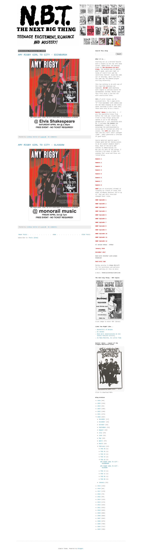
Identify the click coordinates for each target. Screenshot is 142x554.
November (102, 422)
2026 (99, 400)
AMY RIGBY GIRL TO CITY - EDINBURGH (42, 54)
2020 (99, 417)
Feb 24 (103, 454)
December (102, 419)
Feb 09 (103, 476)
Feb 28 (103, 449)
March (101, 443)
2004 (99, 526)
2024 (99, 406)
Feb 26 (103, 451)
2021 (99, 414)
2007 (99, 518)
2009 (99, 513)
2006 (99, 521)
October (102, 425)
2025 (99, 403)
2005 (99, 524)
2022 (99, 411)
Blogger (80, 548)
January (102, 482)
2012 (99, 505)
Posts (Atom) (33, 238)
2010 (99, 510)
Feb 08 (103, 479)
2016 (99, 494)
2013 (99, 502)
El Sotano (100, 332)
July (101, 433)
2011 (99, 507)
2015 (99, 497)
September (103, 427)
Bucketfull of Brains (105, 329)
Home (54, 234)
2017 (99, 491)
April (101, 441)
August (101, 430)
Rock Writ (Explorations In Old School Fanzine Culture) (108, 334)
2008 (99, 516)
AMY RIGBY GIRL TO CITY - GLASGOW (41, 145)
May (100, 438)
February (102, 446)
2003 (99, 529)
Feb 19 (103, 459)
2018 (99, 488)
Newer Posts (23, 234)
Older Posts (86, 234)
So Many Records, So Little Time (109, 338)
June (101, 435)
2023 (99, 409)
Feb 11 (103, 474)
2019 (99, 486)
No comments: (53, 137)
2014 (99, 499)
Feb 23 (103, 457)
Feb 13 (103, 471)
